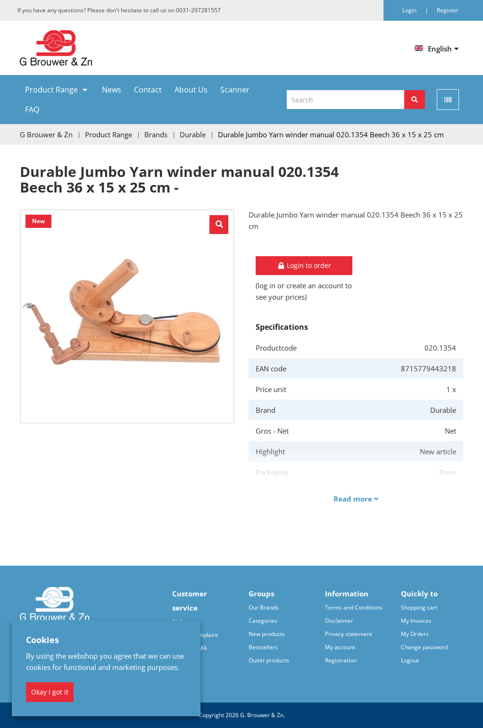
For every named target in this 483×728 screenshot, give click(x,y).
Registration (341, 660)
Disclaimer (339, 621)
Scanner (235, 89)
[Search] (414, 99)
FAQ (32, 109)
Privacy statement (348, 634)
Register (447, 10)
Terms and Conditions (354, 607)
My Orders (415, 634)
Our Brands (264, 607)
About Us (191, 89)
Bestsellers (263, 647)
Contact (148, 89)
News (111, 89)
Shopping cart (419, 607)
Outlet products (269, 660)
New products (267, 634)
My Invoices (416, 621)
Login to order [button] (308, 265)
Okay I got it (49, 691)
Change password (424, 647)
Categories (263, 621)
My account (340, 647)
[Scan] (448, 99)
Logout (410, 660)
